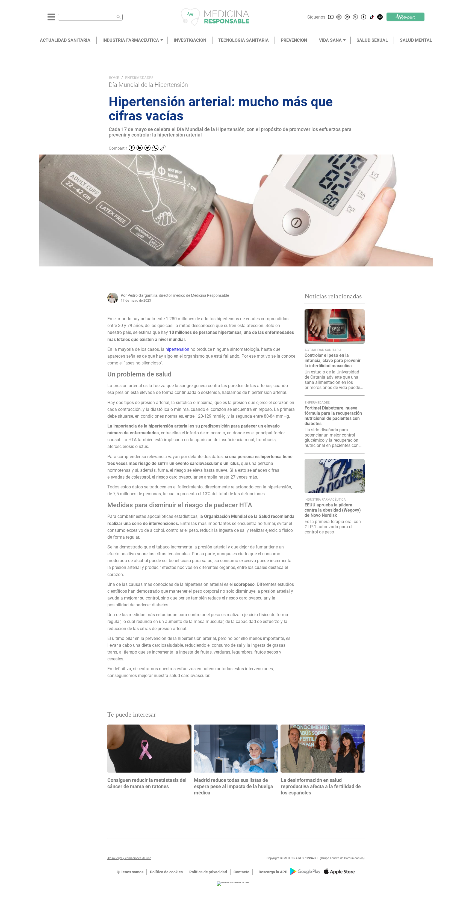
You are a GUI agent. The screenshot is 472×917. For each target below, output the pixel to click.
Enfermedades (139, 78)
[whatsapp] (155, 148)
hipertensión (178, 349)
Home (114, 78)
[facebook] (131, 148)
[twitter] (147, 148)
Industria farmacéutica (325, 499)
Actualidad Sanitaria (323, 350)
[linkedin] (139, 148)
